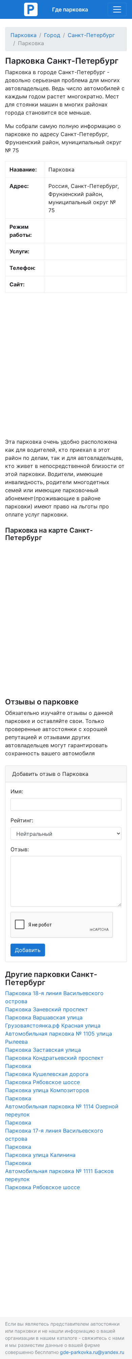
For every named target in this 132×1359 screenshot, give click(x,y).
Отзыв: (19, 849)
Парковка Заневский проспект (46, 1009)
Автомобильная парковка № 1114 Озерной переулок (61, 1110)
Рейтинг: (21, 820)
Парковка (23, 35)
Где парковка (70, 9)
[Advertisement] (66, 365)
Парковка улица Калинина (40, 1154)
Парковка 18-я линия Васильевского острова (54, 997)
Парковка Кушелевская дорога (46, 1074)
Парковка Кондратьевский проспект (54, 1057)
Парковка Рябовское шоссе (42, 1082)
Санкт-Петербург (91, 35)
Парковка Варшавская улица (44, 1017)
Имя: (16, 791)
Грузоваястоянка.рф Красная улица (53, 1025)
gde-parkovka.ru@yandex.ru (92, 1352)
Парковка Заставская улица (43, 1049)
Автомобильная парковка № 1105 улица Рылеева (58, 1037)
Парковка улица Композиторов (47, 1090)
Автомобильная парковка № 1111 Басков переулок (59, 1175)
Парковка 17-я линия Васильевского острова (54, 1134)
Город (52, 35)
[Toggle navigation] (117, 9)
